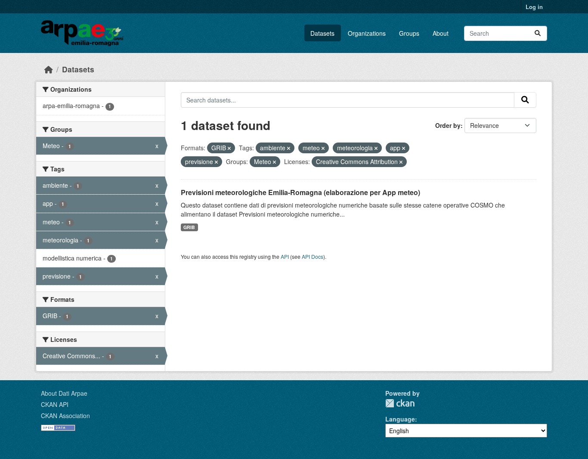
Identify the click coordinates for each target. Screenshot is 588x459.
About (441, 33)
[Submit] (537, 33)
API (285, 256)
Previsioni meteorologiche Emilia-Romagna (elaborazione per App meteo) (300, 192)
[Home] (48, 69)
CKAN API (54, 404)
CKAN (400, 403)
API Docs (312, 256)
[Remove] (229, 148)
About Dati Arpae (64, 393)
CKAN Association (65, 415)
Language (400, 419)
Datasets (322, 33)
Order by (448, 125)
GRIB (189, 227)
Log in (534, 7)
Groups (409, 33)
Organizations (367, 33)
